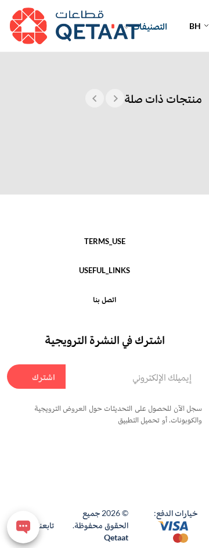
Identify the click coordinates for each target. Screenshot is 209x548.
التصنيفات (149, 25)
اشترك (43, 376)
